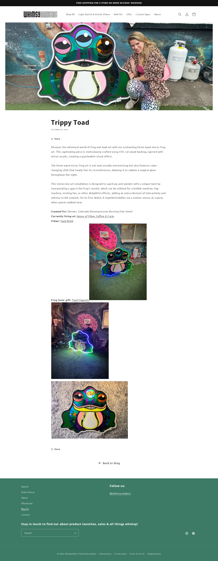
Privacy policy (120, 553)
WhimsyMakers (71, 553)
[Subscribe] (75, 533)
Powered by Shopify (87, 553)
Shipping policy (154, 553)
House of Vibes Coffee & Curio (95, 216)
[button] (179, 14)
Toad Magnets (80, 299)
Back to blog (111, 463)
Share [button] (57, 138)
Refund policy (105, 553)
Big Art (25, 509)
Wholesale (27, 503)
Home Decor (28, 492)
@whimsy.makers (120, 493)
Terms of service (137, 553)
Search (25, 486)
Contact (25, 514)
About (24, 497)
